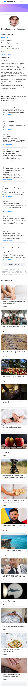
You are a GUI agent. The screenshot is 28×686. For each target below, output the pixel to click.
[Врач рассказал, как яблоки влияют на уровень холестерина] (14, 371)
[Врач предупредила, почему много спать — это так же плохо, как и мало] (14, 619)
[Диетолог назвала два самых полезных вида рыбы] (14, 644)
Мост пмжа (6, 136)
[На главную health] (10, 2)
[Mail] (5, 2)
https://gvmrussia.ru (6, 54)
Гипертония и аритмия (11, 233)
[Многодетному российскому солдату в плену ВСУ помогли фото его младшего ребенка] (14, 321)
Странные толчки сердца (11, 204)
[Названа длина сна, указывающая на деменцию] (14, 395)
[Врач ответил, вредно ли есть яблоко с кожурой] (14, 445)
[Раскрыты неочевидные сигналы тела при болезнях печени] (14, 296)
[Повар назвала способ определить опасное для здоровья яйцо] (14, 495)
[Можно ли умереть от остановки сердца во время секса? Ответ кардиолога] (14, 420)
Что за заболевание (9, 122)
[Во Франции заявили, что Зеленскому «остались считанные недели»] (14, 520)
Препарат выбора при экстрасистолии (10, 152)
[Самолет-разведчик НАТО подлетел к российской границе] (14, 594)
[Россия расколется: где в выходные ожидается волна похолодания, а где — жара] (14, 470)
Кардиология (5, 37)
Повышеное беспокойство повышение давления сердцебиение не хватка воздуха (12, 250)
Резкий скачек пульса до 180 (13, 218)
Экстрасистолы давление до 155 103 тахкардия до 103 (13, 188)
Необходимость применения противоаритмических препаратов (13, 170)
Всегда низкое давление (11, 107)
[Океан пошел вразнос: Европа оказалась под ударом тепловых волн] (14, 545)
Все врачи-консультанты (7, 14)
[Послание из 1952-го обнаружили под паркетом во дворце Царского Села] (14, 346)
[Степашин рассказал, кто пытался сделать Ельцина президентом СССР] (14, 569)
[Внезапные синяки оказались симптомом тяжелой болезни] (14, 669)
